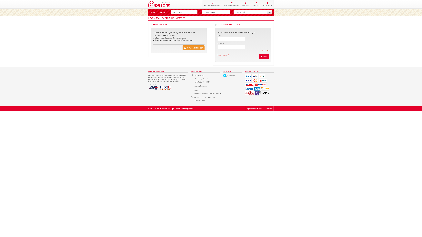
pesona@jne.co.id (201, 86)
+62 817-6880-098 (208, 97)
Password (220, 43)
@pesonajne (230, 76)
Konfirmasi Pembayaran (212, 5)
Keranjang (256, 5)
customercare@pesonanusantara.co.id (208, 93)
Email (219, 36)
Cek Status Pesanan (231, 5)
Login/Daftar (267, 5)
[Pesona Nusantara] (159, 4)
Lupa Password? (223, 55)
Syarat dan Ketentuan (255, 109)
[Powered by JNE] (153, 87)
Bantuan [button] (245, 5)
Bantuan (269, 109)
